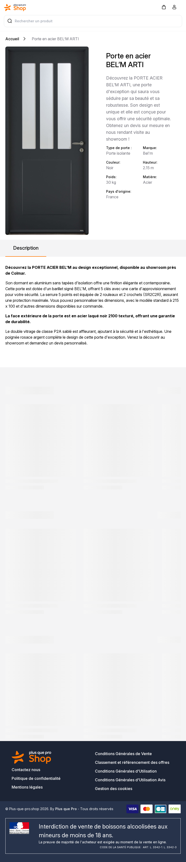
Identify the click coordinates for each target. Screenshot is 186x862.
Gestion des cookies (113, 788)
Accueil (12, 38)
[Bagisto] (15, 7)
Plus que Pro (66, 809)
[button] (164, 7)
